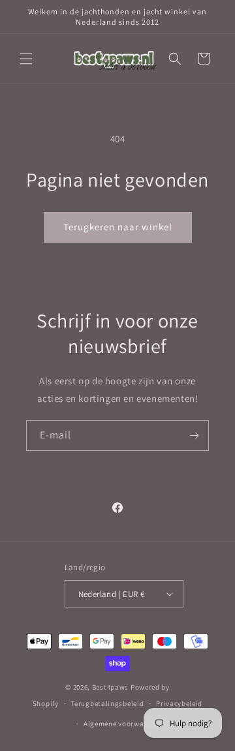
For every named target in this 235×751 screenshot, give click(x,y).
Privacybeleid (179, 703)
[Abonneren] (194, 435)
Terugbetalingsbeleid (107, 703)
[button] (26, 58)
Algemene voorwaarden (124, 723)
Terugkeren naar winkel (117, 227)
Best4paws (110, 687)
